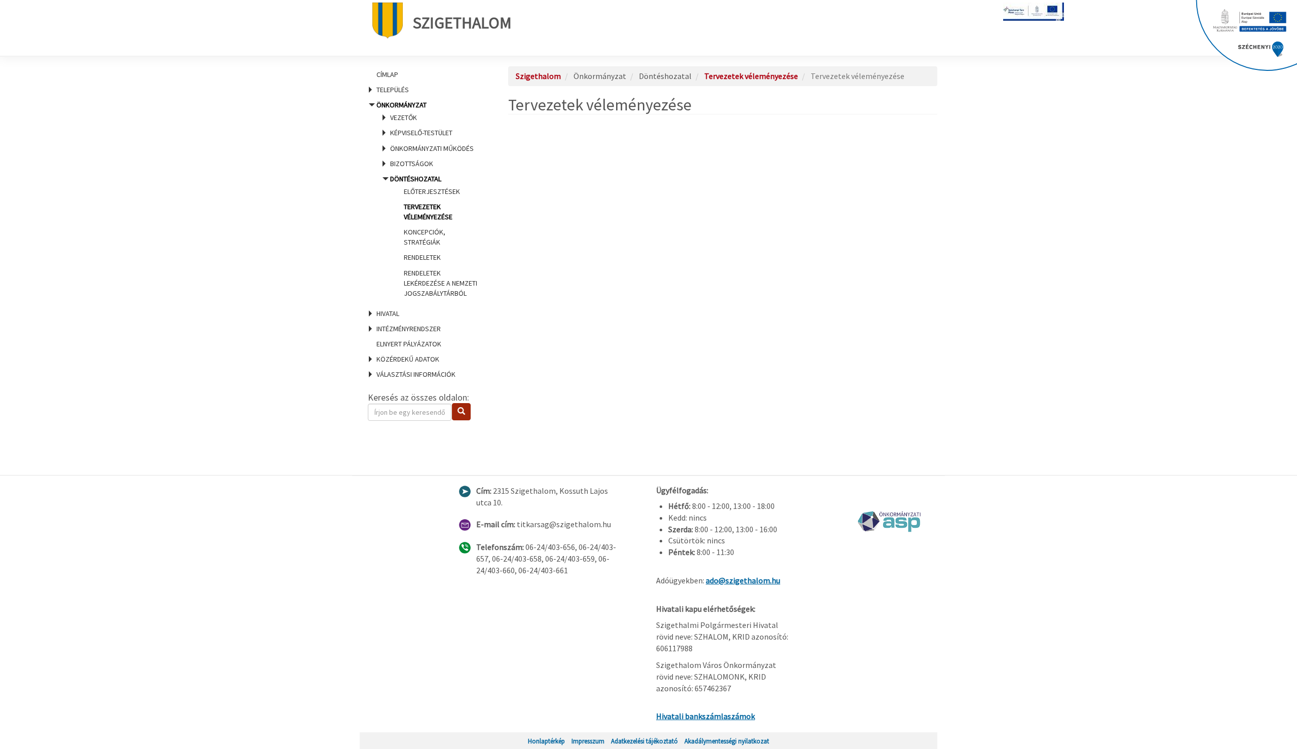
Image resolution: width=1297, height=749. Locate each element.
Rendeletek (422, 257)
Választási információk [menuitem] (415, 374)
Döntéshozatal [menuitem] (433, 236)
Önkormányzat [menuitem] (426, 199)
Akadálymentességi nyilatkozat (726, 741)
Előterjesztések (432, 191)
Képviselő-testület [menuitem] (421, 132)
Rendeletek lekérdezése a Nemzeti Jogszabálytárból (440, 283)
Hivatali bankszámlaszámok (705, 716)
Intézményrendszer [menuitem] (408, 328)
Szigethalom (462, 23)
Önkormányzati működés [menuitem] (432, 148)
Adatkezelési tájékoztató (644, 741)
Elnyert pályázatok (408, 343)
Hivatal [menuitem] (387, 313)
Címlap (387, 74)
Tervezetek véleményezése (751, 76)
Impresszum (587, 741)
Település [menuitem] (392, 89)
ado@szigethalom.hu (743, 580)
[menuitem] (425, 74)
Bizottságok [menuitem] (411, 163)
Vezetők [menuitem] (403, 117)
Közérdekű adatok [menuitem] (407, 359)
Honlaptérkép (546, 741)
